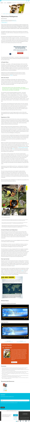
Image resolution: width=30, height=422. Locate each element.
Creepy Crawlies (26, 2)
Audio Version (5, 22)
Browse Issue (14, 362)
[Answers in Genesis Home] (2, 1)
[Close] (17, 413)
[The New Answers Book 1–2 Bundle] (5, 385)
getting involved (21, 410)
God (13, 148)
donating (17, 410)
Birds (23, 2)
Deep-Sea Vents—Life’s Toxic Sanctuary (21, 341)
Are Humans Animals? (19, 2)
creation (11, 75)
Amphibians (5, 2)
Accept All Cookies (15, 415)
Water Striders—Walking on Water (9, 341)
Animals (2, 2)
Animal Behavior (9, 2)
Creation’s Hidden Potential (23, 147)
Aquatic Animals (14, 2)
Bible (22, 270)
